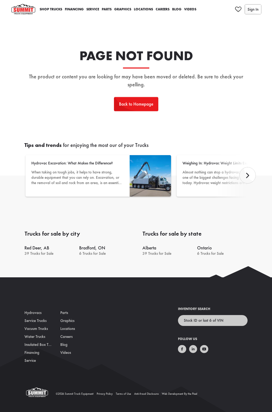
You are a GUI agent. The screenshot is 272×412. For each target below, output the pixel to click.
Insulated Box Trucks (40, 344)
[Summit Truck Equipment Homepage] (40, 394)
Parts (107, 9)
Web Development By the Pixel (179, 394)
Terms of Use (123, 394)
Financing (74, 9)
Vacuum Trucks (36, 328)
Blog (176, 9)
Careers (162, 9)
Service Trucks (35, 320)
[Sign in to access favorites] (238, 9)
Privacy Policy (105, 394)
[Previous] (248, 175)
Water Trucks (34, 336)
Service (92, 9)
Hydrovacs (32, 312)
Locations (143, 9)
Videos (190, 9)
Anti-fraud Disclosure (146, 394)
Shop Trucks (51, 9)
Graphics (122, 9)
